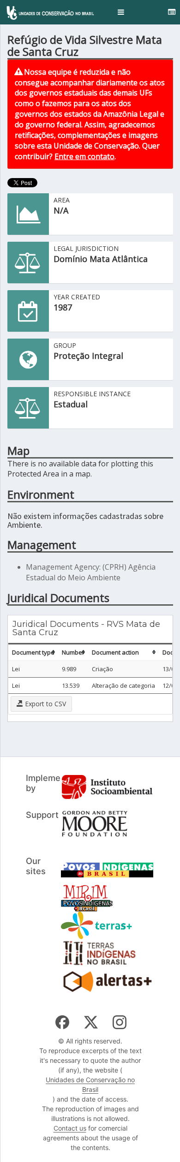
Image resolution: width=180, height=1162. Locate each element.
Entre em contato (84, 156)
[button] (121, 12)
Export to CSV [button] (44, 703)
